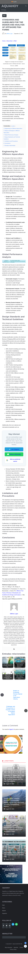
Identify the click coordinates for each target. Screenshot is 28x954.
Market (4, 910)
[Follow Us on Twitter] (6, 925)
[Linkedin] (14, 649)
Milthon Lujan (9, 33)
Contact (21, 947)
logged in (11, 729)
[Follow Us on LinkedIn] (10, 925)
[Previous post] (2, 695)
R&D (4, 15)
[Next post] (26, 711)
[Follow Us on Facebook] (3, 925)
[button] (26, 6)
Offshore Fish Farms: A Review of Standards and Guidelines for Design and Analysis (12, 592)
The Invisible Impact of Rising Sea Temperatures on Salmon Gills (14, 854)
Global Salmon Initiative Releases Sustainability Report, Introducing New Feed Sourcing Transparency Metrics (14, 802)
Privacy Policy (13, 949)
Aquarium (4, 913)
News (3, 908)
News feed (10, 41)
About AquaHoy (8, 947)
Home (3, 41)
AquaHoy (9, 6)
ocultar (12, 126)
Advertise (16, 947)
